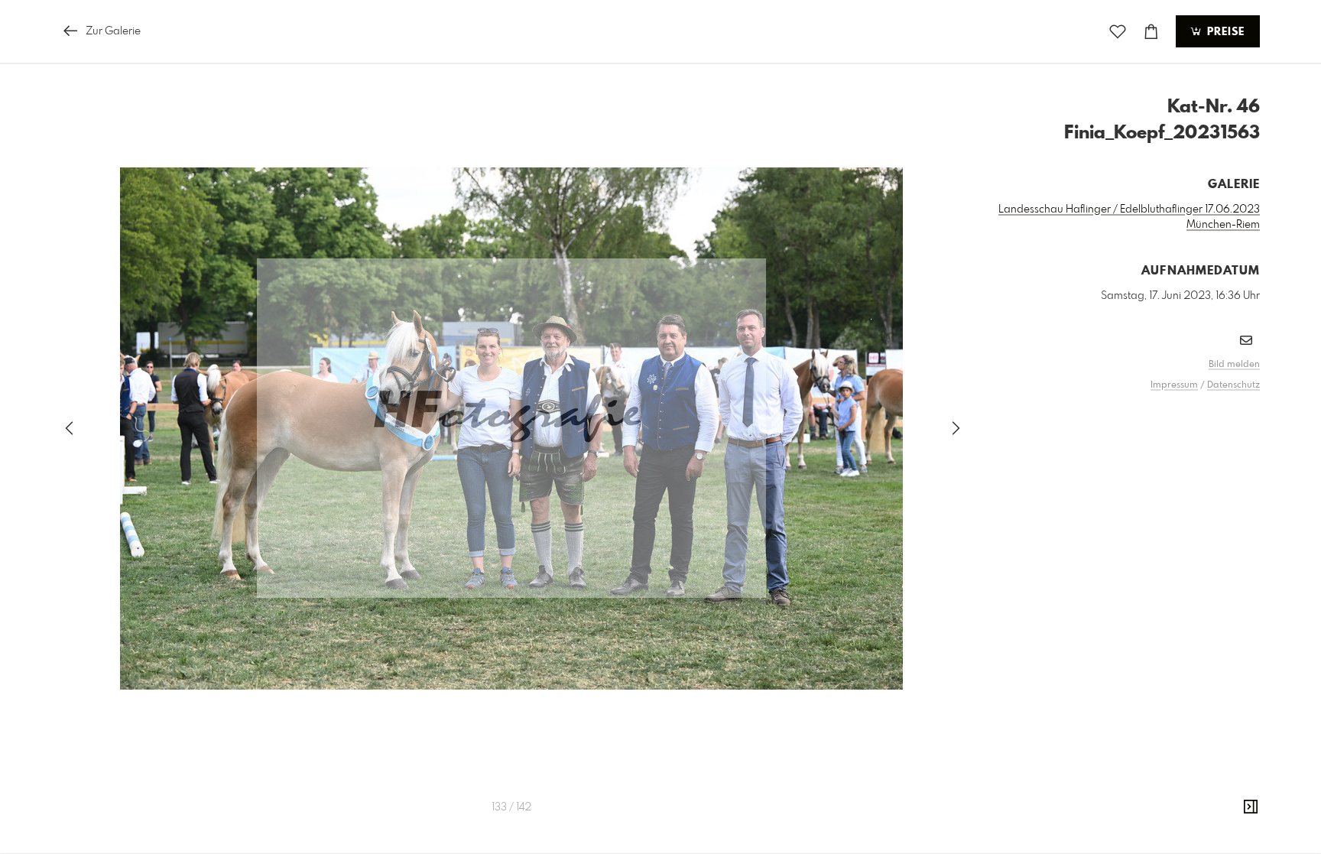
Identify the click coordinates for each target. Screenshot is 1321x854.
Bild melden (1234, 364)
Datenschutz (1233, 385)
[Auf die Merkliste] (1117, 31)
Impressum (1174, 385)
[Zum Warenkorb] (1151, 31)
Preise (1224, 32)
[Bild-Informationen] (1250, 807)
